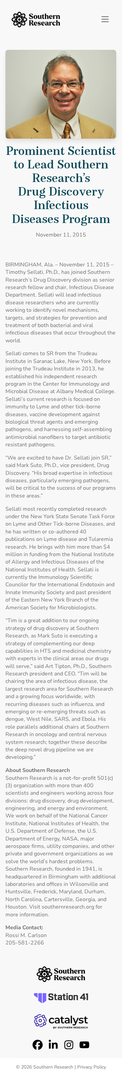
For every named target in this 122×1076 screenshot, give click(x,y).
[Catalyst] (61, 1021)
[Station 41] (61, 998)
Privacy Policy (91, 1067)
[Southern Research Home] (36, 19)
